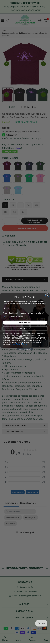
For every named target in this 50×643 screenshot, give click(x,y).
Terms (24, 344)
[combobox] (6, 316)
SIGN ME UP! (25, 322)
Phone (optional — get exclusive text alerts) (23, 313)
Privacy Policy (15, 344)
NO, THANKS (25, 328)
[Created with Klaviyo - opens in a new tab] (25, 349)
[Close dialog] (47, 295)
